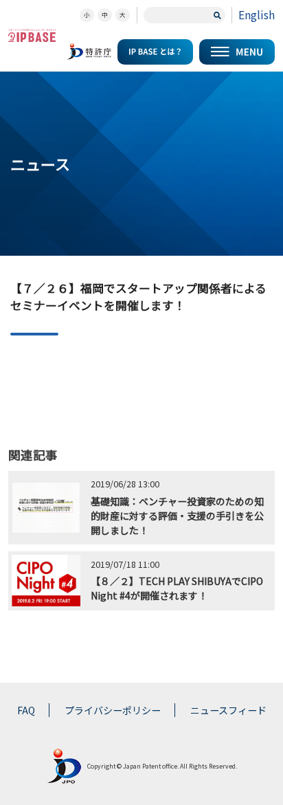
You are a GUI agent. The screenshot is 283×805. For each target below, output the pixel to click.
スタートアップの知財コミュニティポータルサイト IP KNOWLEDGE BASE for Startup (32, 35)
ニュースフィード (228, 710)
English (256, 15)
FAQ (26, 710)
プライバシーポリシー (113, 710)
